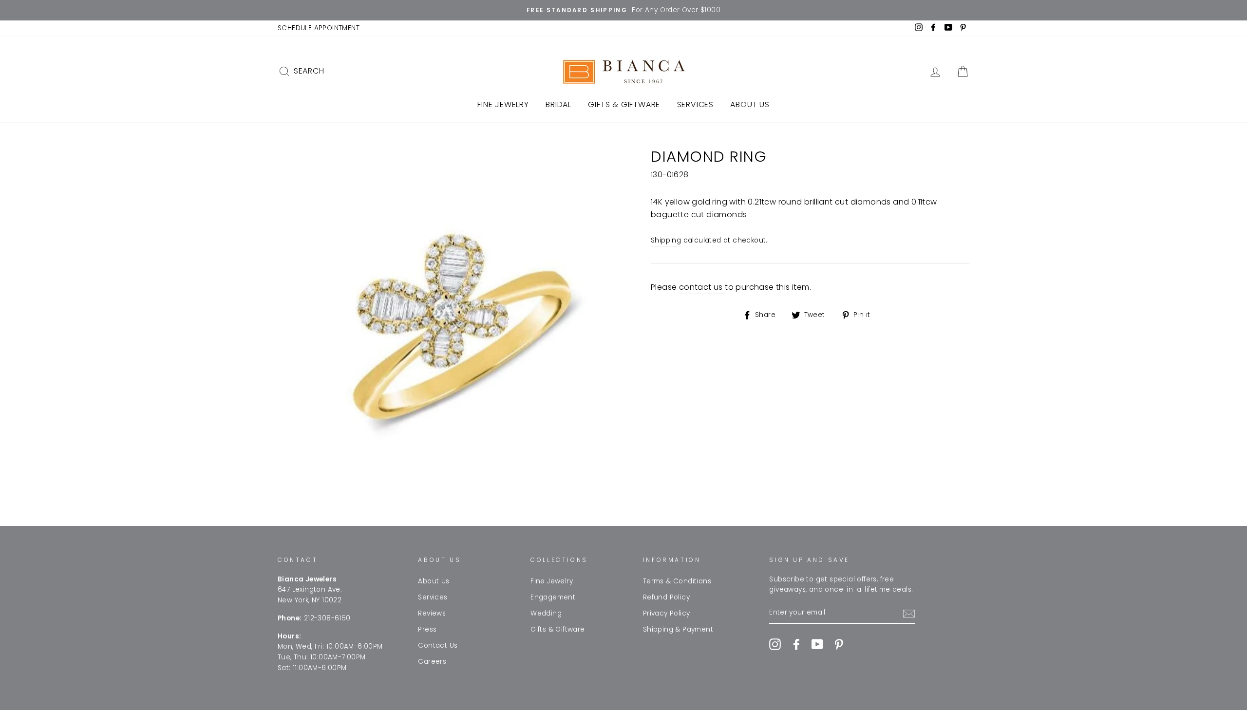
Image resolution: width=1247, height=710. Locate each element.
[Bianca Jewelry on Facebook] (796, 644)
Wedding (546, 613)
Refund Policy (666, 597)
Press (427, 629)
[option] (623, 10)
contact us (701, 287)
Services (695, 104)
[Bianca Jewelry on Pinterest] (839, 644)
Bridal (558, 104)
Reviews (432, 613)
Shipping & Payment (678, 629)
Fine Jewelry (503, 104)
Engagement (552, 597)
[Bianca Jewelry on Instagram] (775, 644)
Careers (432, 661)
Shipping (666, 240)
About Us (749, 104)
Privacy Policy (666, 613)
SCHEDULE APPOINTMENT (318, 28)
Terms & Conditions (677, 581)
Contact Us (437, 645)
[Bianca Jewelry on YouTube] (817, 644)
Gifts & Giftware (624, 104)
